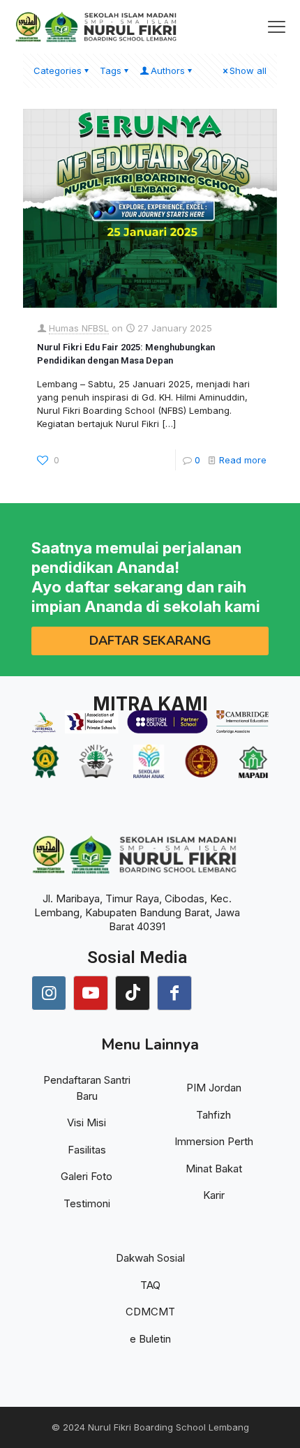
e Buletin (150, 1338)
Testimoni (86, 1203)
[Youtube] (90, 993)
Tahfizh (213, 1114)
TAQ (150, 1285)
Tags (110, 70)
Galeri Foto (86, 1176)
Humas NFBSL (79, 328)
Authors (168, 70)
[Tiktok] (132, 993)
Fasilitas (87, 1149)
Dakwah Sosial (150, 1257)
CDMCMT (150, 1311)
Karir (214, 1195)
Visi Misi (86, 1122)
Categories (57, 70)
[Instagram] (48, 993)
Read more (243, 459)
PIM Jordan (213, 1087)
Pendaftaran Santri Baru (86, 1088)
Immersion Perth (213, 1141)
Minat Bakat (214, 1168)
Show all (248, 70)
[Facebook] (174, 993)
